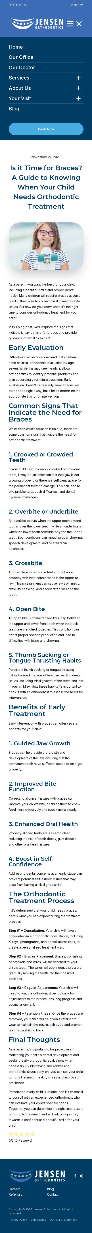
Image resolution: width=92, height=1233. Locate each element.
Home (16, 47)
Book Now (77, 4)
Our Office (21, 57)
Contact (53, 1194)
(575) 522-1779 (19, 4)
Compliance (38, 1219)
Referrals (15, 1194)
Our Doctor (22, 67)
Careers (15, 1189)
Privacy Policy (18, 1219)
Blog (14, 109)
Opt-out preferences (63, 1219)
